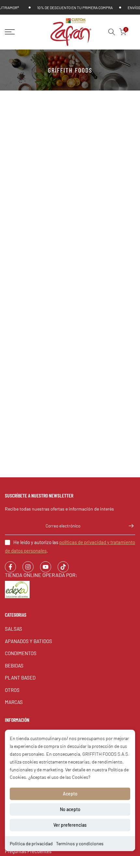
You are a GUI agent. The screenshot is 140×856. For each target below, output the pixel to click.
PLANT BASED (20, 678)
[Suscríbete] (127, 526)
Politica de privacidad (31, 843)
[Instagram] (28, 566)
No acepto (70, 809)
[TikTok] (63, 566)
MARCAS (14, 702)
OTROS (12, 690)
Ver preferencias (70, 825)
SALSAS (13, 629)
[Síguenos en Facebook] (10, 566)
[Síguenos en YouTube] (45, 566)
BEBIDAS (14, 665)
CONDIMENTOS (20, 653)
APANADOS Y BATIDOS (28, 641)
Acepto (70, 793)
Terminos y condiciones (80, 843)
